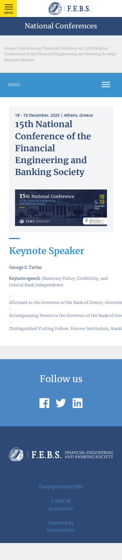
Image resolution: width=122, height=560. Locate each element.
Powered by (61, 523)
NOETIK (63, 501)
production (61, 508)
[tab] (61, 85)
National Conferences (62, 48)
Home (10, 48)
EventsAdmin (61, 530)
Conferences (29, 48)
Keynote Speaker (20, 60)
